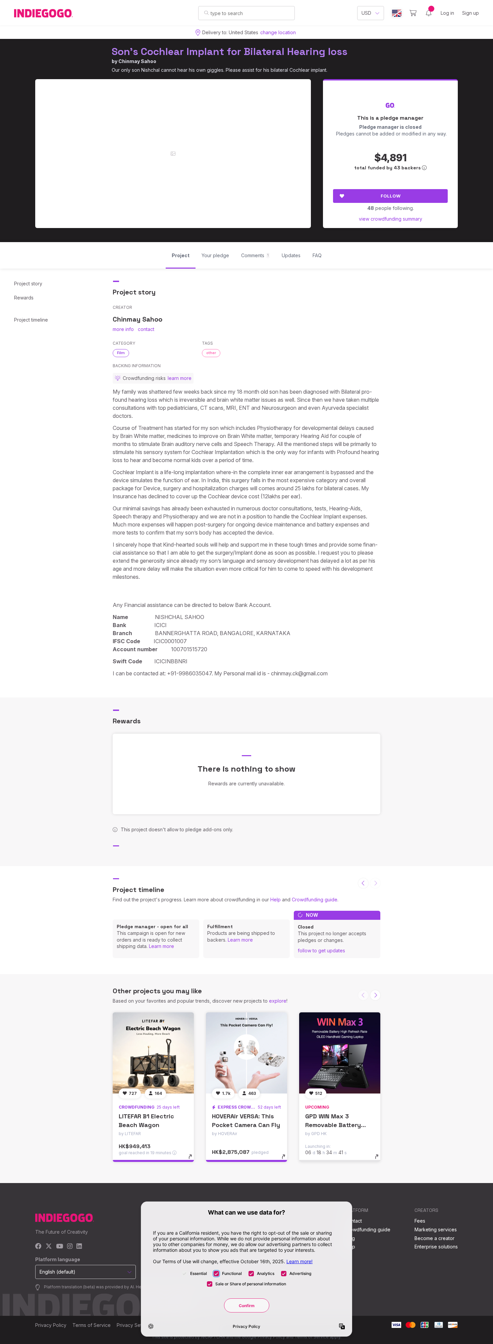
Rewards (24, 297)
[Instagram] (69, 1246)
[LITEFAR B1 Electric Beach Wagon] (153, 1053)
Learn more (161, 946)
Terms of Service (91, 1325)
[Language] (396, 13)
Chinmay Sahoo (137, 61)
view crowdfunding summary (390, 219)
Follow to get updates (321, 950)
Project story (28, 283)
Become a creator (434, 1238)
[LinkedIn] (79, 1246)
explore (277, 1001)
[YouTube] (59, 1246)
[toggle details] (193, 1160)
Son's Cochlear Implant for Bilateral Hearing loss (229, 51)
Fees (420, 1221)
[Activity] (429, 13)
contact (146, 329)
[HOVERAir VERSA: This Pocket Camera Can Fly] (246, 1053)
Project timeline (31, 320)
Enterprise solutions (436, 1246)
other (211, 352)
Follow (390, 196)
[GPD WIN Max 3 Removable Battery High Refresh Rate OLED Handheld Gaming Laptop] (339, 1053)
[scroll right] (375, 995)
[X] (49, 1246)
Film (121, 352)
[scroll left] (363, 883)
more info (123, 329)
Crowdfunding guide (314, 899)
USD (366, 13)
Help (275, 899)
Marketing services (436, 1229)
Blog (350, 1238)
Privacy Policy (50, 1325)
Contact (353, 1221)
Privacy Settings (134, 1325)
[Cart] (413, 13)
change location (278, 32)
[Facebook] (38, 1246)
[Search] (206, 13)
